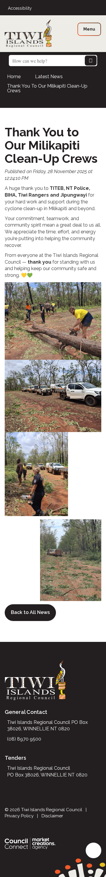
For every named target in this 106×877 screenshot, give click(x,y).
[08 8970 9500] (99, 8)
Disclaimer (52, 816)
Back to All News (30, 612)
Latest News (49, 76)
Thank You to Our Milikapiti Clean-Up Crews (47, 88)
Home (14, 76)
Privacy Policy (19, 816)
